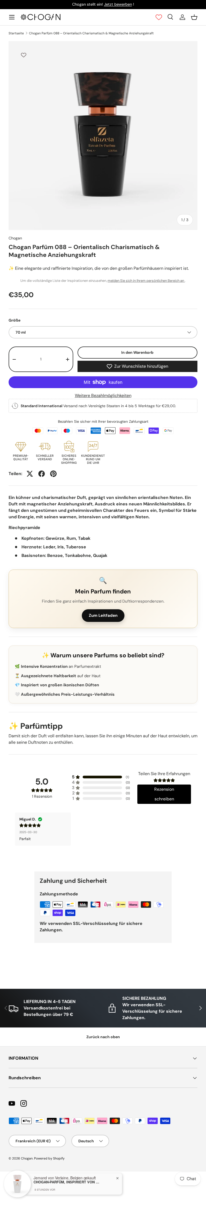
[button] (194, 17)
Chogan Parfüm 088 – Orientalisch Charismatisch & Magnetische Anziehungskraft (91, 33)
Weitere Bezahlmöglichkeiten (103, 395)
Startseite (16, 33)
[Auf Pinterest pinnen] (53, 474)
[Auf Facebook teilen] (41, 474)
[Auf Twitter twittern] (30, 474)
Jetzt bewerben (118, 4)
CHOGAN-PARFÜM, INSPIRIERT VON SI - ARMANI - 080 (67, 1182)
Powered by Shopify (49, 1158)
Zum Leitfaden (103, 615)
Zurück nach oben (103, 1036)
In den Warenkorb (137, 352)
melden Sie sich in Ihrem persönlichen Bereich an (146, 280)
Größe (14, 320)
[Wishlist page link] (159, 17)
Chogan (15, 238)
